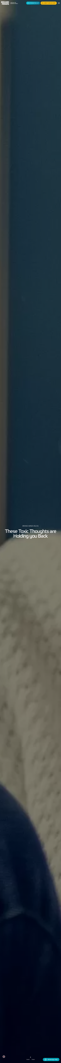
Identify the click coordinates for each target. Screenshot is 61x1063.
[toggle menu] (59, 3)
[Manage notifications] (4, 1056)
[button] (51, 1059)
